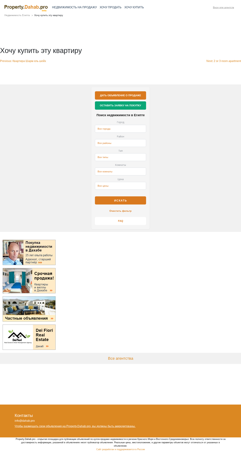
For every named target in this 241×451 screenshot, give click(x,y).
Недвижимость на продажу (74, 7)
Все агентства (120, 358)
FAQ (120, 220)
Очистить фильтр (120, 210)
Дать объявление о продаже (120, 95)
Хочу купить (134, 7)
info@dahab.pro (25, 420)
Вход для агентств (223, 7)
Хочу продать (111, 7)
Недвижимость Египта (17, 15)
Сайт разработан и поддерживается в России (120, 449)
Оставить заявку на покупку (120, 105)
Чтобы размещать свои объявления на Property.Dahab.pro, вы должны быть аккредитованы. (75, 426)
